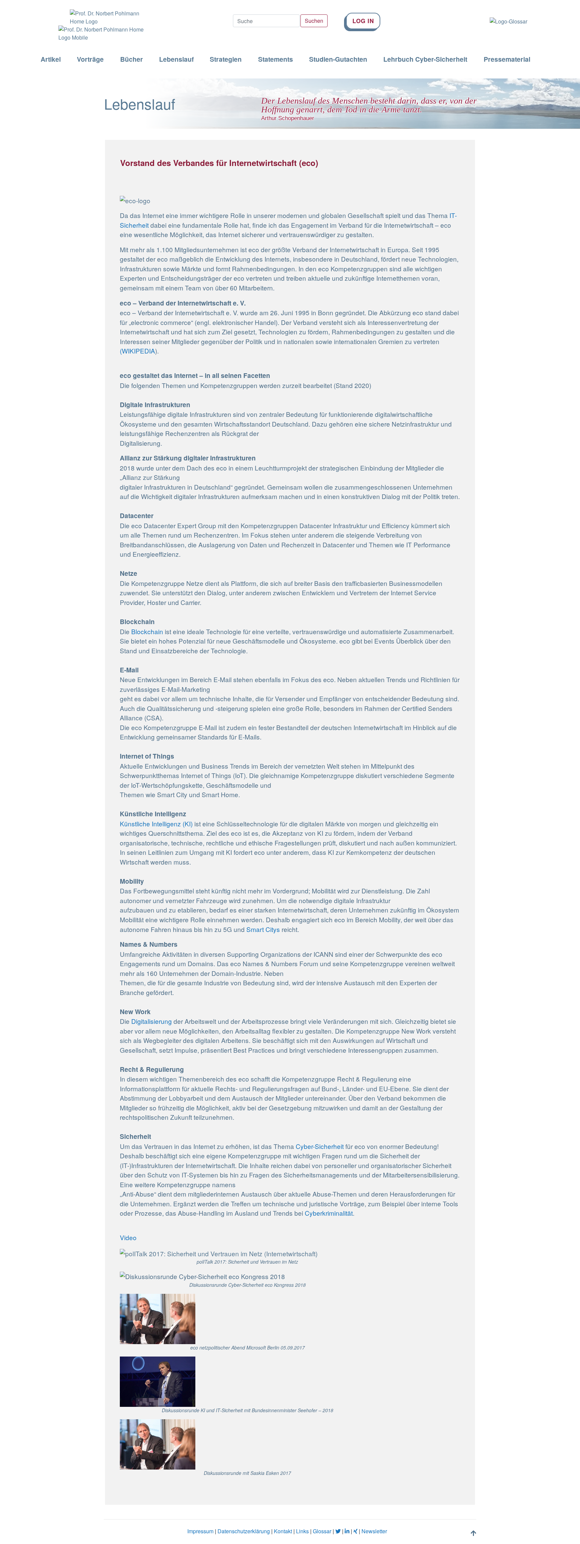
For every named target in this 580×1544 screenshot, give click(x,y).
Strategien (226, 59)
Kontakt (283, 1531)
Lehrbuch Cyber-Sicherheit (425, 59)
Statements (275, 59)
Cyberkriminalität (329, 1212)
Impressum (200, 1531)
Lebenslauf (176, 59)
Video (128, 1237)
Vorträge (90, 59)
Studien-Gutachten (338, 59)
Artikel (51, 59)
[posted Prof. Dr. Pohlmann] (99, 12)
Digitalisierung (151, 1021)
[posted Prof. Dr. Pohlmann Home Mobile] (99, 33)
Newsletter (374, 1531)
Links (302, 1531)
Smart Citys (263, 929)
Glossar (322, 1531)
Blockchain (147, 631)
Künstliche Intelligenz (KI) (157, 823)
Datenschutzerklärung (244, 1531)
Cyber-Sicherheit (320, 1146)
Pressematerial (507, 59)
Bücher (131, 59)
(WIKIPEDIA (137, 350)
